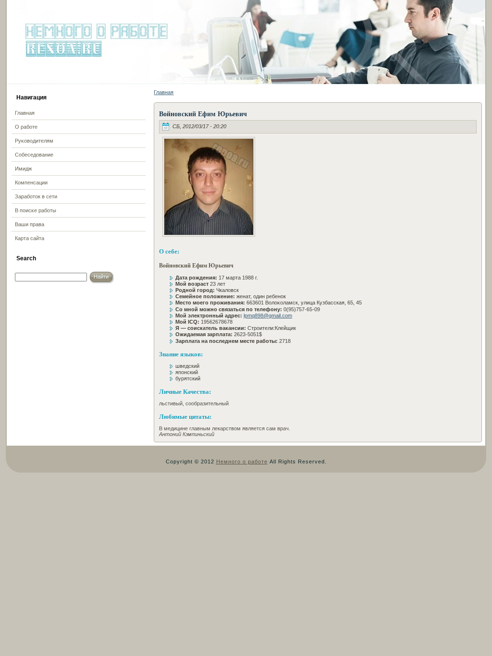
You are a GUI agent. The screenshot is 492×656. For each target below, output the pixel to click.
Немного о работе (242, 461)
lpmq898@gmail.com (268, 315)
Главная (163, 92)
